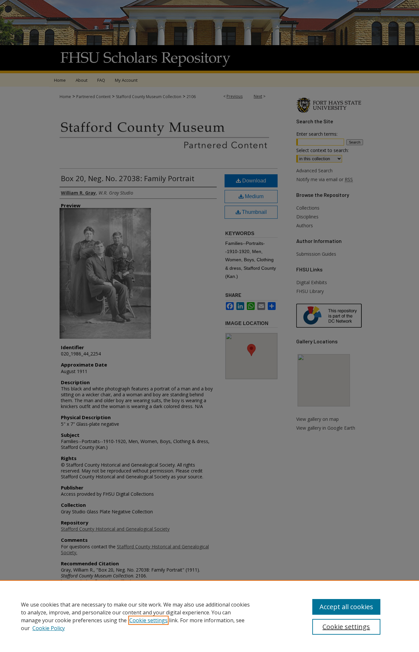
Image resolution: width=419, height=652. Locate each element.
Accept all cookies (346, 606)
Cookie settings (148, 620)
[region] (209, 616)
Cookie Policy (48, 628)
